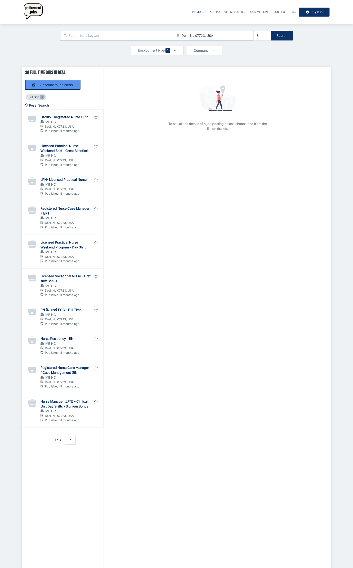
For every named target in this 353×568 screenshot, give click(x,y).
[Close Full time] (42, 97)
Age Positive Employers (227, 11)
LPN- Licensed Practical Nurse (63, 179)
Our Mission (259, 11)
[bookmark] (95, 117)
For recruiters (285, 11)
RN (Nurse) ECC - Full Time (61, 310)
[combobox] (116, 36)
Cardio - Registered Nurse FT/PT (65, 117)
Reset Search (39, 105)
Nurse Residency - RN (57, 339)
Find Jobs (197, 11)
